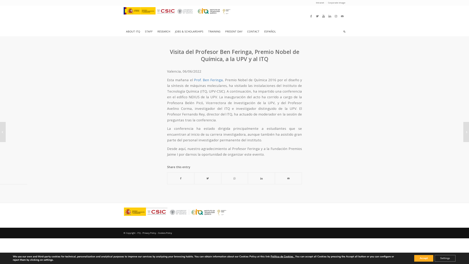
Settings (445, 258)
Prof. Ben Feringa (208, 80)
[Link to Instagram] (336, 16)
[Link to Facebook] (311, 16)
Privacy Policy (149, 233)
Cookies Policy (165, 233)
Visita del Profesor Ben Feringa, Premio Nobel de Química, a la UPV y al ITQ (234, 55)
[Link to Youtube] (323, 16)
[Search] (343, 31)
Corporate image (336, 2)
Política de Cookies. (283, 256)
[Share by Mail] (288, 178)
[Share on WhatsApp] (234, 178)
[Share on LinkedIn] (261, 178)
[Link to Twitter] (317, 16)
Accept (424, 258)
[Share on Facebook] (180, 178)
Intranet (320, 2)
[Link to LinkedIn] (330, 16)
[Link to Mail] (342, 16)
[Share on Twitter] (207, 178)
